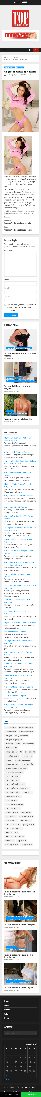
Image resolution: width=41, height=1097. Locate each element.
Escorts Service (9, 67)
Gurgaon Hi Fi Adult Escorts (15, 507)
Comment (9, 250)
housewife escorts (12, 796)
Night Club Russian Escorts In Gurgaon (20, 623)
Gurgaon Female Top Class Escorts (18, 495)
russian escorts (11, 832)
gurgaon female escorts (15, 784)
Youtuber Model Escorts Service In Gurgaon (20, 372)
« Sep (6, 1079)
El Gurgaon (10, 378)
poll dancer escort (12, 824)
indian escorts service (14, 804)
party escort (26, 820)
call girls (8, 735)
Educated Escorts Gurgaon (15, 631)
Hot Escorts (19, 67)
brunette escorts (26, 731)
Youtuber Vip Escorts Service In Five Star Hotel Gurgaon (20, 878)
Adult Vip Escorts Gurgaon (15, 696)
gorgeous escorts (12, 776)
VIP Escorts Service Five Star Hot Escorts (19, 982)
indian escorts (11, 800)
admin (8, 75)
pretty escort (28, 824)
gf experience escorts (14, 772)
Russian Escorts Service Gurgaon (17, 413)
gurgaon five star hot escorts (17, 788)
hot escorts (27, 792)
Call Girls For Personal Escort (15, 916)
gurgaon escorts (12, 780)
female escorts (27, 764)
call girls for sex (21, 735)
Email (7, 288)
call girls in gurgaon (13, 740)
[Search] (29, 50)
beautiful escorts (26, 727)
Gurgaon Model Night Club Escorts (18, 687)
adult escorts (10, 727)
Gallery (7, 1014)
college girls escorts (13, 752)
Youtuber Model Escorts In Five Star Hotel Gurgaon (20, 340)
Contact (7, 1009)
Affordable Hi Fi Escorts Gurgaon (17, 452)
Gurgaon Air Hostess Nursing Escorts (18, 228)
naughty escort (11, 812)
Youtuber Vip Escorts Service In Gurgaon (20, 911)
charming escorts (12, 744)
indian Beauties (20, 979)
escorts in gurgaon (22, 760)
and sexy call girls (16, 211)
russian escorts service (14, 836)
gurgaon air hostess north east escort (17, 214)
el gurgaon (27, 756)
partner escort (11, 820)
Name (7, 279)
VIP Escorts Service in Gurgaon (16, 949)
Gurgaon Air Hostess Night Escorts (17, 221)
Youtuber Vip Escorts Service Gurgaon (20, 974)
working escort (11, 844)
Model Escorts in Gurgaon (23, 348)
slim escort (9, 840)
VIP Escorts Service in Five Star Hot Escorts (20, 919)
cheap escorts (28, 744)
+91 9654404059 (11, 1094)
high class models (12, 792)
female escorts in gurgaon (16, 768)
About (6, 1005)
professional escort (13, 828)
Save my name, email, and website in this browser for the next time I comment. (21, 307)
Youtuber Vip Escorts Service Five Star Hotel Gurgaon (20, 941)
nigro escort (10, 816)
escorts (8, 760)
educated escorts (12, 756)
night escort (26, 812)
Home (6, 1001)
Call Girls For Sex (12, 947)
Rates (6, 1018)
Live (36, 50)
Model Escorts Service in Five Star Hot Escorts (21, 381)
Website (7, 296)
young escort (26, 844)
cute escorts (30, 752)
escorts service (29, 211)
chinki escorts (11, 748)
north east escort (26, 816)
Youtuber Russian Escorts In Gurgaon (20, 405)
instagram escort (12, 808)
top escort (21, 840)
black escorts (10, 731)
